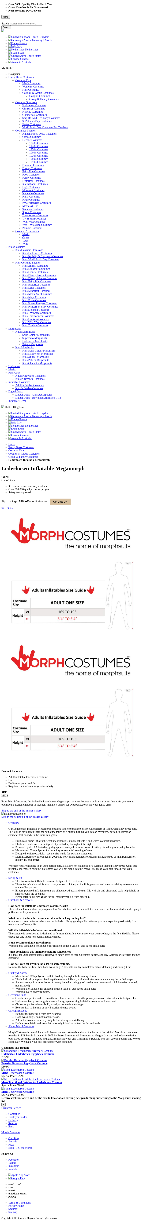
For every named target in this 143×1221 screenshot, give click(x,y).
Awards (12, 1141)
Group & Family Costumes (23, 456)
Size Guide (7, 508)
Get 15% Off (60, 501)
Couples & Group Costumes (24, 453)
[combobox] (26, 23)
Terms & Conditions (19, 1202)
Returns (12, 1123)
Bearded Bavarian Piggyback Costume (24, 1063)
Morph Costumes (10, 1132)
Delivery (13, 1120)
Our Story (13, 1138)
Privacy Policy (16, 1205)
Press (11, 1144)
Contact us (14, 1113)
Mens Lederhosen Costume (17, 1072)
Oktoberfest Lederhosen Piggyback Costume (27, 1053)
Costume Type (16, 450)
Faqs (11, 1126)
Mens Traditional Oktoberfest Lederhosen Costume (31, 1082)
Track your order (17, 1117)
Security (12, 1208)
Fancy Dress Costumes (21, 447)
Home (11, 444)
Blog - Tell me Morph (20, 1147)
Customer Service (11, 1107)
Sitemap (12, 1212)
